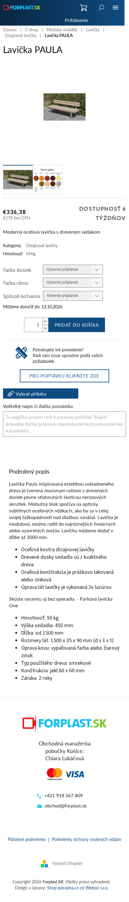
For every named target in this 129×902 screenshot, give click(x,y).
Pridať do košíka (77, 325)
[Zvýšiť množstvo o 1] (45, 321)
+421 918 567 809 (63, 795)
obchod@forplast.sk (66, 805)
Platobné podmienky (27, 839)
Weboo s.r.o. (97, 888)
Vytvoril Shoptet (67, 863)
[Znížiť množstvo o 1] (45, 328)
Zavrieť (44, 453)
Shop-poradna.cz (62, 888)
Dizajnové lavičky (42, 245)
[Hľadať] (101, 8)
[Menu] (116, 8)
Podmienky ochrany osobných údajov (86, 839)
